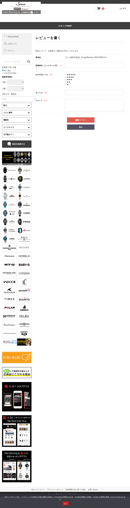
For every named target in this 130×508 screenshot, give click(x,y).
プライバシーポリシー (55, 490)
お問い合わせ (116, 19)
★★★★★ (71, 75)
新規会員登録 (13, 37)
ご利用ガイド (30, 19)
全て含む (7, 71)
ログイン (11, 51)
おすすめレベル (42, 75)
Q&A (103, 19)
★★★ (69, 80)
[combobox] (19, 99)
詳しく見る (67, 500)
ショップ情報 (91, 19)
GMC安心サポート (49, 19)
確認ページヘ (80, 120)
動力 (5, 105)
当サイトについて (37, 490)
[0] (99, 8)
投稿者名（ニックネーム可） (47, 65)
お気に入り (12, 44)
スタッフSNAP (65, 26)
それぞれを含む (10, 73)
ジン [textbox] (5, 99)
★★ (68, 82)
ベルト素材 (7, 113)
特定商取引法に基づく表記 (76, 490)
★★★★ (70, 77)
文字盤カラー (8, 134)
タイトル (39, 93)
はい (65, 503)
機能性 (6, 120)
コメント (39, 100)
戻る (81, 127)
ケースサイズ (8, 127)
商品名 (38, 57)
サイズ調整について (71, 19)
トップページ (14, 19)
